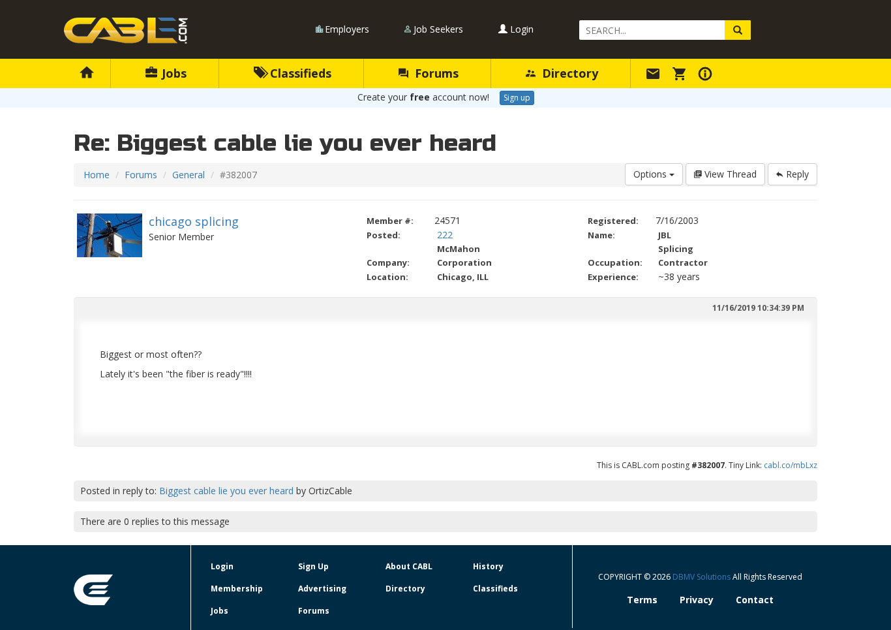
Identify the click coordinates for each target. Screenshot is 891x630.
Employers (347, 29)
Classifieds (299, 73)
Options (651, 174)
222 (445, 234)
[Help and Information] (707, 73)
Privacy (697, 599)
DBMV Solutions (702, 576)
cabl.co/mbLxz (790, 465)
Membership (237, 588)
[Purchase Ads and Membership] (680, 73)
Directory (568, 73)
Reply (796, 174)
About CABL (408, 566)
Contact (755, 599)
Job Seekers (438, 29)
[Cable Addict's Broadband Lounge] (126, 31)
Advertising (322, 588)
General (188, 174)
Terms (642, 599)
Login (520, 29)
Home (96, 174)
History (488, 566)
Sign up (517, 97)
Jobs (173, 73)
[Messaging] (654, 73)
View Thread (729, 174)
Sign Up (313, 566)
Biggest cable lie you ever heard (226, 490)
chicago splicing (194, 221)
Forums (435, 73)
